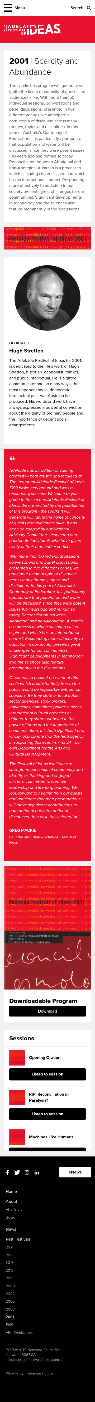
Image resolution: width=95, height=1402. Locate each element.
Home (11, 1191)
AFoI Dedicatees (19, 1332)
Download (47, 1011)
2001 (10, 1317)
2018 (9, 1255)
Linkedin (36, 1172)
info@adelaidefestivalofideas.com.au (35, 1359)
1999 (9, 1325)
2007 (10, 1294)
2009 (10, 1286)
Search (76, 7)
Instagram (26, 1172)
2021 (9, 1247)
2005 (10, 1301)
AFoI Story (14, 1209)
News (11, 1229)
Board (10, 1217)
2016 (9, 1262)
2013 (9, 1270)
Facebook (7, 1172)
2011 (9, 1278)
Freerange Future (39, 1373)
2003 (10, 1309)
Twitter (17, 1172)
